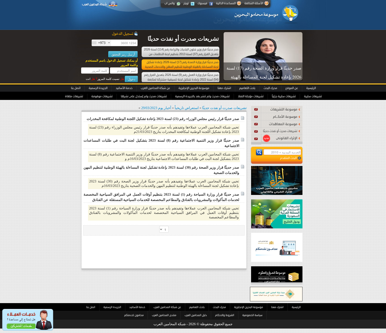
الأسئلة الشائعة (253, 3)
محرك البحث (270, 88)
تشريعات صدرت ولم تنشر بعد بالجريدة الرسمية (202, 96)
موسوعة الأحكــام (285, 116)
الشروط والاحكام (224, 315)
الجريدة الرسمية (98, 88)
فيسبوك (202, 3)
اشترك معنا (224, 88)
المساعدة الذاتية (226, 3)
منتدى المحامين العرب (164, 315)
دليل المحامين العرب (196, 315)
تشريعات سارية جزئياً (284, 96)
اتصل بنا (75, 88)
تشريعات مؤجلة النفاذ (251, 96)
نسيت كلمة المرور (110, 79)
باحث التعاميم (247, 88)
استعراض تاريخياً (187, 108)
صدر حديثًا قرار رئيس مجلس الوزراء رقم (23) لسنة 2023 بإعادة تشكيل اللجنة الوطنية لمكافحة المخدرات (163, 119)
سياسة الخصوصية (252, 315)
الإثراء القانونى (286, 138)
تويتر (186, 3)
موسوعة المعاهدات (283, 124)
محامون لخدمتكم (134, 315)
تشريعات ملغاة (74, 96)
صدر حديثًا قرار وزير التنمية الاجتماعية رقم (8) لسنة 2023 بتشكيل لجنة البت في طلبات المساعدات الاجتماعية (161, 143)
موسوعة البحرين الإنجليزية (193, 88)
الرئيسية (311, 88)
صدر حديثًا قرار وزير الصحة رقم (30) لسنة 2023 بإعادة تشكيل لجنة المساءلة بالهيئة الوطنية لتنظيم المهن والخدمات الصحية (161, 170)
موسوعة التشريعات (283, 109)
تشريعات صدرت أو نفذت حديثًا (280, 131)
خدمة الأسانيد (124, 88)
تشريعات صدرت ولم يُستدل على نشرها (144, 96)
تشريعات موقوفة (102, 96)
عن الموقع (291, 88)
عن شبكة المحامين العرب (155, 88)
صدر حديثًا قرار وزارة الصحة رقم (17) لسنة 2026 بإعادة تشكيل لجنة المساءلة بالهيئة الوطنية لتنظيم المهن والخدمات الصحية (264, 77)
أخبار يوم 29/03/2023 (156, 108)
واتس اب (169, 3)
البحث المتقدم (288, 158)
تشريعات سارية (313, 96)
